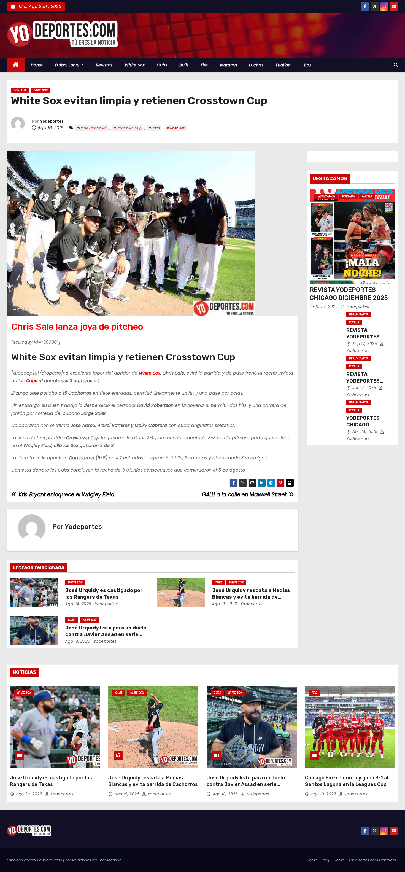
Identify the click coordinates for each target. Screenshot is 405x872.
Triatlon (283, 65)
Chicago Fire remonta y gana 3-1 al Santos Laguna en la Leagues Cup (346, 781)
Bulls (184, 65)
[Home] (16, 65)
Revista (367, 196)
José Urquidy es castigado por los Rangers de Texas (104, 593)
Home (37, 65)
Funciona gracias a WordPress (35, 860)
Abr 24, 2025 (365, 431)
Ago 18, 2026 (77, 641)
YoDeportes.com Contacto (372, 860)
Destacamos (326, 196)
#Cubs (154, 128)
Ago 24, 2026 (78, 604)
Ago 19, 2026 (224, 604)
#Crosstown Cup (128, 128)
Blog (325, 860)
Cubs (162, 65)
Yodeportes (52, 121)
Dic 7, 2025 (327, 306)
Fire (204, 65)
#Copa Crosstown (91, 128)
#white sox (176, 128)
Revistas (104, 65)
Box (307, 65)
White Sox (135, 65)
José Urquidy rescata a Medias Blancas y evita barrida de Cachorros (251, 597)
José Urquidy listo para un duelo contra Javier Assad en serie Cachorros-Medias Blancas (105, 634)
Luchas (256, 65)
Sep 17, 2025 (365, 343)
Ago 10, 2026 (324, 794)
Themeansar (109, 860)
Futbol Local (68, 65)
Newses (84, 860)
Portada (20, 90)
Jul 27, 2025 (364, 388)
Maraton (228, 65)
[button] (396, 65)
